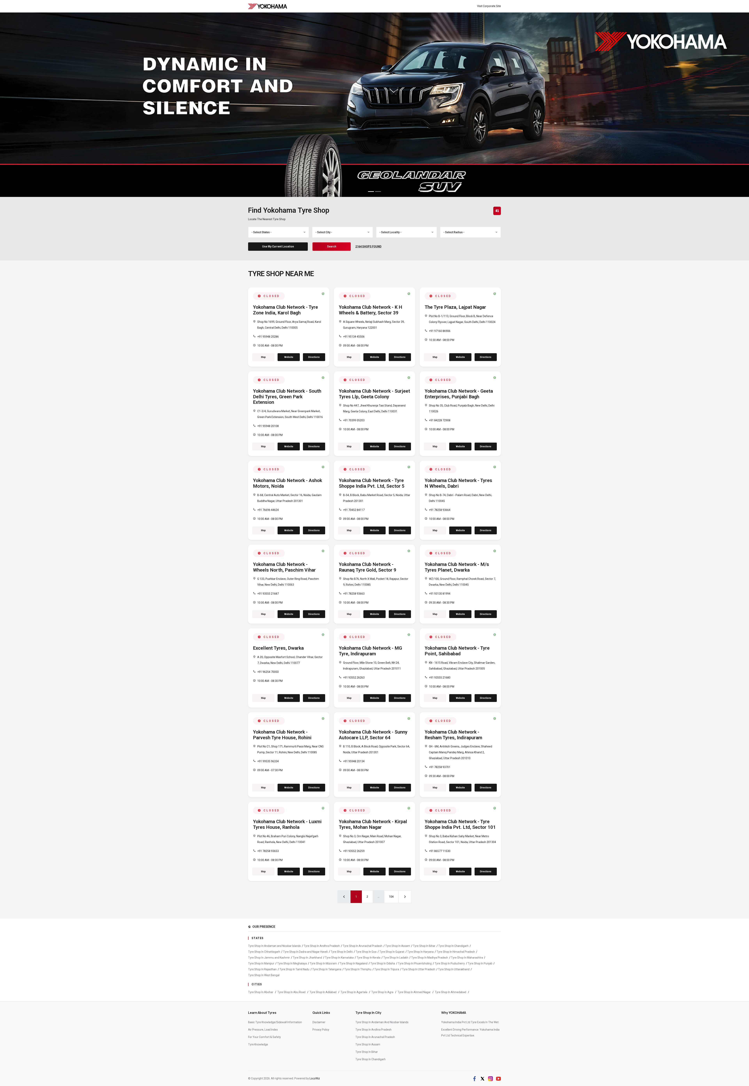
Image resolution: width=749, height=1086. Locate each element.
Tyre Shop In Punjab (480, 963)
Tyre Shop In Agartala (354, 992)
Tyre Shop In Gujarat (391, 951)
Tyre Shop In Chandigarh (453, 945)
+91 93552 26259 (354, 851)
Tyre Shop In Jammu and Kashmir (269, 957)
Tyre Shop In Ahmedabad (451, 992)
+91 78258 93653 (268, 851)
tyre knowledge (258, 1044)
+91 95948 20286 (268, 336)
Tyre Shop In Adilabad (323, 992)
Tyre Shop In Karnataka (339, 957)
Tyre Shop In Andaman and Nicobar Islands (274, 945)
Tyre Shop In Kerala (368, 957)
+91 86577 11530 (439, 851)
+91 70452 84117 (354, 509)
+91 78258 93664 (439, 509)
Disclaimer (318, 1022)
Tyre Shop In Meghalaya (292, 963)
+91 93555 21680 (439, 677)
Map (263, 357)
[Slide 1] (371, 191)
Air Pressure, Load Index (263, 1029)
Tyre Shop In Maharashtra (467, 957)
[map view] (497, 211)
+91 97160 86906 (439, 331)
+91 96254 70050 (268, 671)
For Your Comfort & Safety (264, 1037)
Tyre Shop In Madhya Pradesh (429, 957)
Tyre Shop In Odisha (382, 963)
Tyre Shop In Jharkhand (307, 957)
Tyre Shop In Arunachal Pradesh (362, 945)
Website (288, 357)
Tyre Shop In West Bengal (264, 975)
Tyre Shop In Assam (397, 945)
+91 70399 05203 (354, 420)
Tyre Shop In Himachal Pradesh (456, 951)
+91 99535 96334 (268, 761)
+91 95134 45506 (354, 336)
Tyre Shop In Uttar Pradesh (418, 969)
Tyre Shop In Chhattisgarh (264, 951)
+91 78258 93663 (354, 593)
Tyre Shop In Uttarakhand (453, 969)
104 (391, 896)
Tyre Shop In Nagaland (353, 963)
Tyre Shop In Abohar (261, 992)
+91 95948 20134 (354, 761)
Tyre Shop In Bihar (424, 945)
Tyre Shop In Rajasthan (262, 969)
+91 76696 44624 (268, 509)
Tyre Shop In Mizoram (323, 963)
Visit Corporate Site (489, 6)
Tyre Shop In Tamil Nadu (294, 969)
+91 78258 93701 (439, 767)
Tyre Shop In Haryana (420, 951)
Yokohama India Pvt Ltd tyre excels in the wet (470, 1022)
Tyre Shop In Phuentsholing (415, 963)
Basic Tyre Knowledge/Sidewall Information (275, 1022)
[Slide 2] (378, 191)
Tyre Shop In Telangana (326, 969)
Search (331, 246)
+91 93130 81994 (439, 593)
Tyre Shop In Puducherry (450, 963)
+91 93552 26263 (354, 677)
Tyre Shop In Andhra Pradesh (322, 945)
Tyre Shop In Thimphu (357, 969)
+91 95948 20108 (268, 426)
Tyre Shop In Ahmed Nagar (414, 992)
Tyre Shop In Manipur (261, 963)
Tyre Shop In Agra (382, 992)
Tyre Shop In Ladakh (395, 957)
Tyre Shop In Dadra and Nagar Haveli (305, 951)
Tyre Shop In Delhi (342, 951)
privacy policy (320, 1029)
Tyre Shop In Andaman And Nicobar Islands (381, 1022)
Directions (314, 357)
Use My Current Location (278, 246)
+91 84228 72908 (439, 420)
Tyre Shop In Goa (366, 951)
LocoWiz (315, 1078)
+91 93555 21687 (268, 593)
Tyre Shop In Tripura (386, 969)
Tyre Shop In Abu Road (291, 992)
